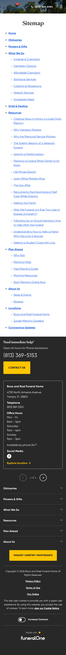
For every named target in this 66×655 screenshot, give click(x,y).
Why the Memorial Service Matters (35, 136)
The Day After (22, 185)
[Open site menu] (61, 7)
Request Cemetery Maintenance (33, 555)
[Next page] (43, 477)
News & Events (22, 294)
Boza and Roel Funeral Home (31, 314)
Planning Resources (25, 275)
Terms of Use (33, 587)
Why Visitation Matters (27, 129)
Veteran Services (24, 92)
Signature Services (25, 79)
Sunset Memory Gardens (29, 320)
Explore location (17, 463)
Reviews (18, 301)
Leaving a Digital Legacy (29, 154)
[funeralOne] (33, 638)
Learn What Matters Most (29, 178)
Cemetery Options (25, 66)
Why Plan (19, 255)
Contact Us (16, 367)
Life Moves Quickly (25, 171)
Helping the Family (25, 203)
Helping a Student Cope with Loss (34, 242)
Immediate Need (24, 99)
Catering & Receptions (27, 86)
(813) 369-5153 (20, 355)
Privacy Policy (33, 581)
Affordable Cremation (27, 72)
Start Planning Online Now (30, 282)
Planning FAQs (22, 262)
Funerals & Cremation (27, 59)
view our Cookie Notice (46, 608)
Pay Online (33, 594)
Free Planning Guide (26, 268)
